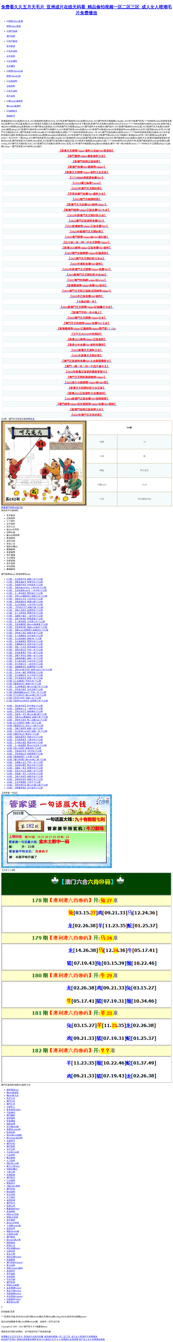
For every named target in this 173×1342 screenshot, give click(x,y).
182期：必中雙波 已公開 (24, 706)
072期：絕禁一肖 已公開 (24, 678)
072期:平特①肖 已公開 (23, 681)
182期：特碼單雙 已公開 (24, 754)
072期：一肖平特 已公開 (26, 590)
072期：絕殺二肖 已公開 (24, 579)
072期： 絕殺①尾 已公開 (24, 607)
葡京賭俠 (10, 1158)
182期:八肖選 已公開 (22, 757)
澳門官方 (10, 1203)
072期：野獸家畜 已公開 (24, 619)
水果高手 (10, 1141)
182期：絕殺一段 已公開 (24, 728)
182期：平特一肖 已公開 (24, 762)
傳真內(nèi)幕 (12, 1231)
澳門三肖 (10, 1104)
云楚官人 (10, 1107)
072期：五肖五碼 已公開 (24, 689)
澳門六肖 (10, 1101)
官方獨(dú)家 (12, 1126)
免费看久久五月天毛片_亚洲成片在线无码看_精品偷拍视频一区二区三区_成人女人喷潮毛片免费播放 (49, 1336)
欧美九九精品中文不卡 (47, 1339)
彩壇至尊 (10, 1228)
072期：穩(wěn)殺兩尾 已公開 (27, 624)
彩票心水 (10, 1245)
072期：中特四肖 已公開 (24, 585)
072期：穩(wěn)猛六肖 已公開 (27, 686)
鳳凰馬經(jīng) (13, 1209)
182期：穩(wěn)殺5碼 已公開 (26, 714)
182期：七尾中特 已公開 (24, 740)
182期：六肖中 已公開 (23, 782)
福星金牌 (10, 1124)
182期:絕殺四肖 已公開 (23, 748)
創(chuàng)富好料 (14, 1138)
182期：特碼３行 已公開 (24, 737)
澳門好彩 (10, 1189)
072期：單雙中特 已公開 (24, 582)
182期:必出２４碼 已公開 (24, 725)
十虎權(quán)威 (13, 1225)
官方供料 (10, 1194)
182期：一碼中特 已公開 (24, 708)
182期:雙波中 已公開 (22, 734)
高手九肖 (10, 1098)
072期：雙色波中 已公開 (24, 593)
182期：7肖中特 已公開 (24, 751)
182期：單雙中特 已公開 (24, 768)
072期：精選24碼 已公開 (24, 602)
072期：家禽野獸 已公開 (24, 667)
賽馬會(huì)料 (12, 1302)
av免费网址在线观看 (68, 1339)
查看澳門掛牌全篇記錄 (12, 507)
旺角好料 (10, 1132)
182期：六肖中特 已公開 (24, 774)
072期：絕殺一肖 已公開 (24, 658)
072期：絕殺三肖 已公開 (26, 596)
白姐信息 (10, 1251)
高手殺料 (10, 1220)
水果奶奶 (10, 1175)
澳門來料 (10, 1146)
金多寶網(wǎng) (13, 1288)
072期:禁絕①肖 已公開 (23, 684)
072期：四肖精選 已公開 (24, 647)
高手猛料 (10, 1274)
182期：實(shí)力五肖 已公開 (26, 745)
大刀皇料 (10, 1160)
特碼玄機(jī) (12, 1169)
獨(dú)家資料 (12, 1092)
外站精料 (10, 1276)
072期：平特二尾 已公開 (24, 653)
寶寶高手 (10, 1183)
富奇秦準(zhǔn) (13, 1109)
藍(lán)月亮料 (12, 1223)
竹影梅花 (10, 1112)
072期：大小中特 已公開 (24, 675)
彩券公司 (10, 1206)
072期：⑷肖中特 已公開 (24, 644)
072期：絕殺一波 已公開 (24, 655)
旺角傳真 (10, 1121)
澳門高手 (10, 1177)
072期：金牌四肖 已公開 (24, 610)
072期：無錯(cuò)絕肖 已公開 (26, 627)
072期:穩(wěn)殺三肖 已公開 (26, 695)
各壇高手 (10, 1271)
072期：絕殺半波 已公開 (24, 633)
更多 (32, 419)
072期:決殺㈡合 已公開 (23, 698)
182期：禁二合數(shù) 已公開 (26, 720)
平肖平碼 (10, 1279)
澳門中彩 (10, 1143)
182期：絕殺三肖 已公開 (24, 779)
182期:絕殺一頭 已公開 (23, 723)
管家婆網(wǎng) (13, 1293)
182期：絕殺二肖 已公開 (24, 771)
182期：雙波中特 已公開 (24, 742)
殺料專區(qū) (12, 1090)
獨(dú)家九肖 (12, 1095)
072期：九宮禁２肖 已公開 (25, 621)
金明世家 (10, 1200)
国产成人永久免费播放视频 (92, 1339)
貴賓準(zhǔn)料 (13, 1129)
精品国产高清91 (8, 1339)
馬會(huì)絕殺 (12, 1285)
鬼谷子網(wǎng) (13, 1291)
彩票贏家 (10, 1259)
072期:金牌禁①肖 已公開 (27, 701)
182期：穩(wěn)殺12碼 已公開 (27, 785)
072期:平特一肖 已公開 (26, 692)
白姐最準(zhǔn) (13, 1299)
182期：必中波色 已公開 (24, 788)
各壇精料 (10, 1211)
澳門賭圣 (10, 1237)
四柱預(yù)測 (12, 1163)
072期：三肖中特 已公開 (26, 587)
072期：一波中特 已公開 (24, 616)
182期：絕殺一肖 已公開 (26, 731)
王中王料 (10, 1149)
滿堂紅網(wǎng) (13, 1257)
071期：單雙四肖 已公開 (24, 672)
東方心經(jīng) (13, 1166)
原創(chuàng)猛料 (14, 1268)
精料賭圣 (10, 1242)
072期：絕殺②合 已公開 (27, 630)
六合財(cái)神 (12, 1152)
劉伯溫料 (10, 1192)
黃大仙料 (10, 1265)
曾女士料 (10, 1254)
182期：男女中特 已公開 (24, 765)
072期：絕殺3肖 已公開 (24, 638)
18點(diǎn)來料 (13, 1186)
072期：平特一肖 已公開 (24, 650)
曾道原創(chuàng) (14, 1296)
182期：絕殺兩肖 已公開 (24, 711)
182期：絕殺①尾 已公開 (27, 717)
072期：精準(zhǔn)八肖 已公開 (29, 670)
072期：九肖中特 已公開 (24, 661)
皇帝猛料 (10, 1118)
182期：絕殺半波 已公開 (24, 776)
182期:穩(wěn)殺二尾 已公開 (26, 759)
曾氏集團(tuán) (13, 1248)
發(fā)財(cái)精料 (14, 1135)
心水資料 (10, 1180)
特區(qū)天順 (12, 1214)
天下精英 (10, 1197)
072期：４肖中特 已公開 (24, 604)
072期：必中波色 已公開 (24, 636)
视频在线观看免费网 (26, 1339)
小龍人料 (10, 1172)
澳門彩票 (10, 1282)
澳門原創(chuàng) (14, 1262)
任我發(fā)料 (12, 1234)
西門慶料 (10, 1115)
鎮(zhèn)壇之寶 (13, 1240)
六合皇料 (10, 1155)
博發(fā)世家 (12, 1217)
